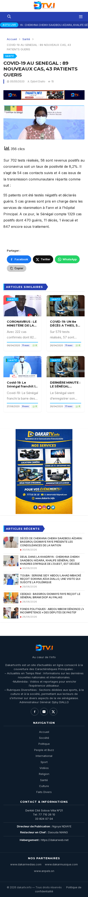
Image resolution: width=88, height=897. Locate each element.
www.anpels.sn (44, 871)
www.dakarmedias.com (25, 864)
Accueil (12, 39)
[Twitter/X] (53, 711)
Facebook (21, 259)
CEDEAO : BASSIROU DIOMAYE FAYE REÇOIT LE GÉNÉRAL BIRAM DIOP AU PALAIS (50, 595)
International (44, 756)
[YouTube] (44, 711)
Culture (44, 786)
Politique (44, 743)
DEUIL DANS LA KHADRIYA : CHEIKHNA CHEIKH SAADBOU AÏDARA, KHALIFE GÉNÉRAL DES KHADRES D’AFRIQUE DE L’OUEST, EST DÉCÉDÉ (50, 560)
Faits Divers (44, 792)
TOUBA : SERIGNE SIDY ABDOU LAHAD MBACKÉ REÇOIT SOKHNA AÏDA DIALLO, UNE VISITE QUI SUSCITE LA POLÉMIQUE (50, 579)
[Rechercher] (9, 16)
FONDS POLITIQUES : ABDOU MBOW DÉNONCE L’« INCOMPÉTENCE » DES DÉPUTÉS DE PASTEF (52, 610)
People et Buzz (44, 750)
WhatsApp (70, 259)
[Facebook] (34, 711)
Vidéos (44, 768)
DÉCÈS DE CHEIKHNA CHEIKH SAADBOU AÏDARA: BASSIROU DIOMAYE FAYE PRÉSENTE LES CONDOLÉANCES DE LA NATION (51, 542)
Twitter (45, 259)
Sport (44, 762)
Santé (26, 39)
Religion (44, 774)
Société (44, 737)
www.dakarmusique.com (61, 864)
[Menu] (81, 16)
